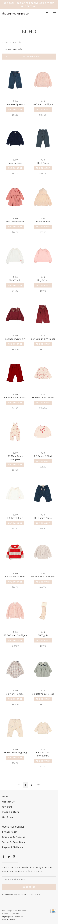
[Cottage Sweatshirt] (15, 315)
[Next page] (38, 785)
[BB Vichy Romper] (15, 670)
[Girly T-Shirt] (15, 256)
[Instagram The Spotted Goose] (14, 856)
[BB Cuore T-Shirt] (43, 432)
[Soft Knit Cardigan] (43, 80)
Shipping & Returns (13, 837)
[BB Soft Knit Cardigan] (43, 552)
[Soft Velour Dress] (15, 197)
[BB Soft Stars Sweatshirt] (43, 728)
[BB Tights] (43, 611)
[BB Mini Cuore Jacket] (43, 373)
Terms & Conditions (13, 842)
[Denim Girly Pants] (15, 80)
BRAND (6, 796)
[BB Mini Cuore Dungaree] (15, 432)
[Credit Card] (53, 912)
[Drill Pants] (43, 139)
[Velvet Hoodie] (43, 197)
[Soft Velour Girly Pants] (43, 315)
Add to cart (15, 109)
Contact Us (8, 801)
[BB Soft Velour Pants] (15, 373)
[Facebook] (3, 856)
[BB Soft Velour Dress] (43, 670)
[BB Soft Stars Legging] (15, 728)
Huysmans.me (8, 919)
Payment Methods (12, 847)
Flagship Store (10, 811)
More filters (31, 56)
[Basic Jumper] (15, 139)
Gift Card (7, 806)
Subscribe (29, 887)
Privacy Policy (9, 831)
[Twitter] (9, 856)
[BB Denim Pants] (43, 494)
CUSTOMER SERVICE (13, 826)
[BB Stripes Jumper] (15, 552)
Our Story (7, 817)
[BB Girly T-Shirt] (15, 494)
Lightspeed (7, 916)
